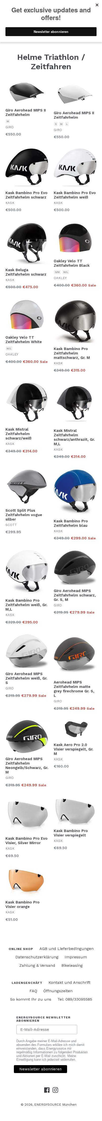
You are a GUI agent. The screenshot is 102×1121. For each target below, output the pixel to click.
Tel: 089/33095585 (74, 999)
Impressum (76, 957)
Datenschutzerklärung (36, 957)
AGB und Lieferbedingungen (66, 948)
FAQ (33, 991)
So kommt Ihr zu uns (30, 999)
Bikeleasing (72, 965)
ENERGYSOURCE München (55, 1104)
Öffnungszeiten (58, 991)
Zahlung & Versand (37, 965)
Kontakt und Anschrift (69, 982)
